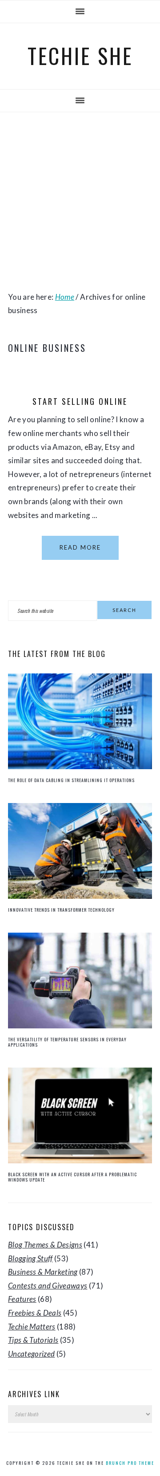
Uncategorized (31, 1353)
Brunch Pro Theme (130, 1463)
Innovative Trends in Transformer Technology (61, 909)
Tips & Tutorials (33, 1340)
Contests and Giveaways (47, 1285)
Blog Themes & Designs (45, 1244)
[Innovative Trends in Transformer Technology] (80, 896)
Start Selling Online (80, 401)
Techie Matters (32, 1326)
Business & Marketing (43, 1271)
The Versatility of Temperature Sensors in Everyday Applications (67, 1042)
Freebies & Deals (34, 1312)
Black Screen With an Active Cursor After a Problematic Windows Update (72, 1177)
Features (22, 1299)
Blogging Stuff (30, 1258)
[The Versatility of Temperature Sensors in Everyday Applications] (80, 1025)
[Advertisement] (80, 201)
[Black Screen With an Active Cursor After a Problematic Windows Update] (80, 1160)
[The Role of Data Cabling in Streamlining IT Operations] (80, 766)
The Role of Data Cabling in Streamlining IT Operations (71, 780)
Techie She (80, 55)
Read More (80, 547)
